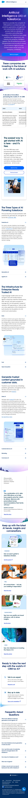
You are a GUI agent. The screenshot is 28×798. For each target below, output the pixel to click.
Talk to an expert (14, 54)
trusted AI (11, 399)
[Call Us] (24, 789)
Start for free (14, 168)
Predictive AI (9, 228)
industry (14, 391)
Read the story (7, 514)
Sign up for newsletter (13, 701)
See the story (7, 623)
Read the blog (7, 590)
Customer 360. (12, 217)
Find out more (14, 172)
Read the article (8, 654)
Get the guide (7, 560)
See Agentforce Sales (7, 417)
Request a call (11, 684)
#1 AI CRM (10, 104)
